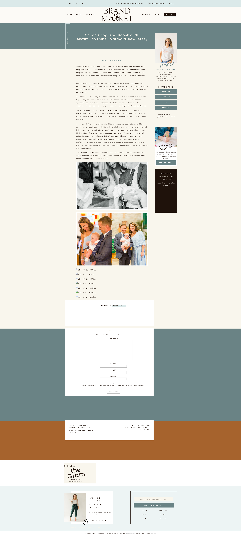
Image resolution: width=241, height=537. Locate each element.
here (78, 79)
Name (113, 364)
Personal (104, 61)
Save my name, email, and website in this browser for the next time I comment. (113, 385)
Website (113, 376)
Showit (153, 533)
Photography (116, 61)
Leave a (112, 305)
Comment (113, 339)
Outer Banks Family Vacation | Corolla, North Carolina (138, 427)
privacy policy (130, 533)
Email (113, 370)
